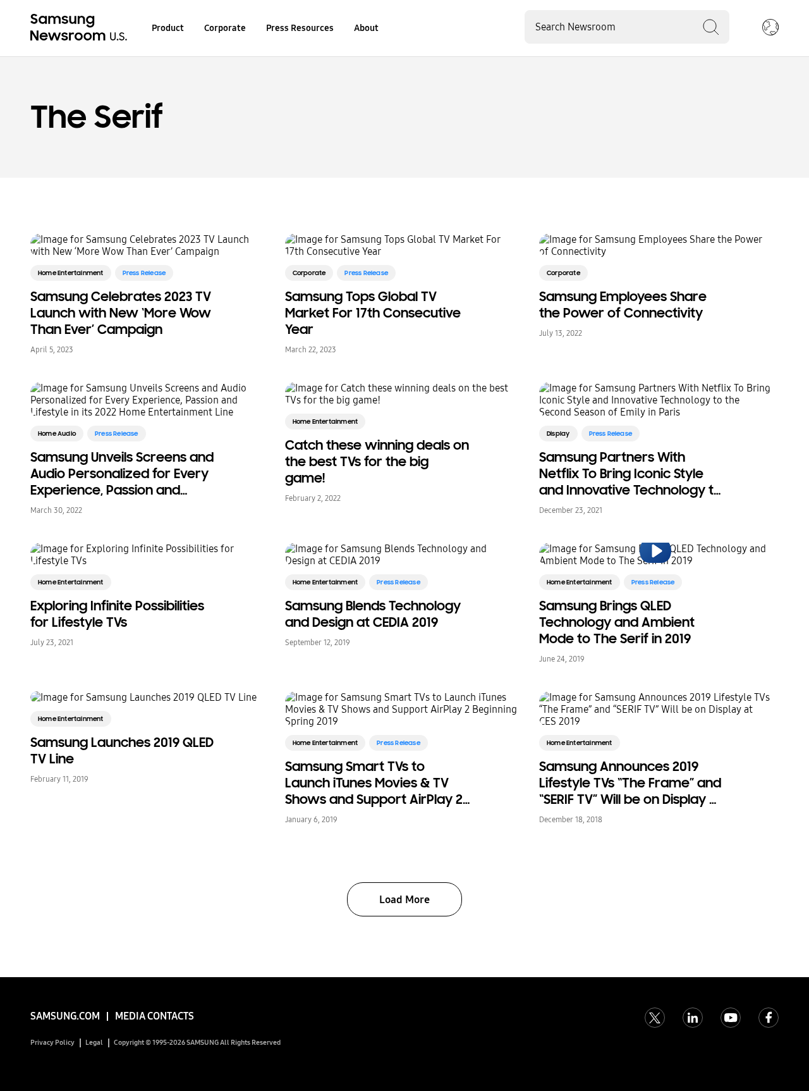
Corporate (225, 28)
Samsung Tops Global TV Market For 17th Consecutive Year (373, 313)
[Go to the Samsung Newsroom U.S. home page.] (80, 28)
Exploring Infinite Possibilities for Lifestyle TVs (117, 614)
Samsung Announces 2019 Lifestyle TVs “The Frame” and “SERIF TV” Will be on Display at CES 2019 (630, 783)
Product (168, 28)
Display (558, 433)
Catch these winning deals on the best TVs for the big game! (377, 461)
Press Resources (300, 28)
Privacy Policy (52, 1043)
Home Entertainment (71, 273)
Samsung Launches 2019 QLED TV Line (122, 750)
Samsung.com (65, 1016)
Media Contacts (154, 1016)
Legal (94, 1043)
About (366, 28)
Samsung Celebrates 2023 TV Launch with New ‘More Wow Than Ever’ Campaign (120, 313)
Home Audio (57, 433)
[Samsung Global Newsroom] (770, 28)
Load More (404, 899)
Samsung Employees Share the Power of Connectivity (623, 304)
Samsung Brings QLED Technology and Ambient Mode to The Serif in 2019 (617, 622)
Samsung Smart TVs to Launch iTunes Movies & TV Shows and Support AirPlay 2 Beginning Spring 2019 (374, 783)
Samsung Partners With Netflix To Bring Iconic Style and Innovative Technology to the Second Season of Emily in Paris (631, 473)
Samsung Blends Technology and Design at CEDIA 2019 (373, 614)
